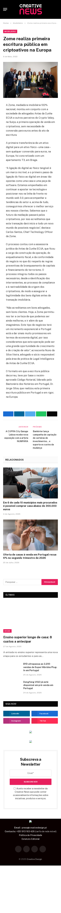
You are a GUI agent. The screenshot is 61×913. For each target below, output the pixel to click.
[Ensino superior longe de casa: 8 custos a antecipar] (30, 617)
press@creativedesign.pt (34, 827)
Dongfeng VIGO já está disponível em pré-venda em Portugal (38, 685)
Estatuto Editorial (31, 839)
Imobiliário (10, 31)
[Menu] (5, 9)
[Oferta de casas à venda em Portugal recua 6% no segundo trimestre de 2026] (30, 535)
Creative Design (34, 859)
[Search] (56, 9)
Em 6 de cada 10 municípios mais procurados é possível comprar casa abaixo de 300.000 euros (30, 506)
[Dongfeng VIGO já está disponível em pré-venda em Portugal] (11, 686)
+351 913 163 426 (25, 831)
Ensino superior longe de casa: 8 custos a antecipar (27, 639)
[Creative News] (30, 9)
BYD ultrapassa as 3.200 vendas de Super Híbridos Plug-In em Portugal (40, 667)
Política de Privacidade (30, 835)
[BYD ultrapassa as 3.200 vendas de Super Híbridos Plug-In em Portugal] (11, 668)
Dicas (7, 631)
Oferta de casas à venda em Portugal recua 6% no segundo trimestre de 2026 (29, 556)
